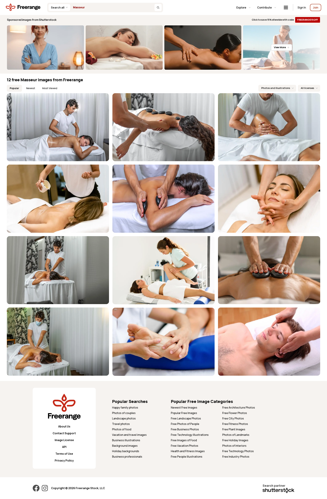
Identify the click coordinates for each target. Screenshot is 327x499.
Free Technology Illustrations (190, 435)
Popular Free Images (184, 413)
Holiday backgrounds (125, 451)
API (64, 447)
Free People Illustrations (186, 456)
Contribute (264, 7)
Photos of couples (124, 413)
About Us (64, 426)
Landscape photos (124, 418)
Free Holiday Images (235, 440)
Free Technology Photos (238, 451)
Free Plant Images (233, 429)
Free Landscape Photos (186, 418)
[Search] (158, 7)
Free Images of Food (184, 440)
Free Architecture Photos (238, 407)
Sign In (302, 7)
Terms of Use (64, 454)
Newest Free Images (184, 407)
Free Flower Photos (234, 413)
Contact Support (64, 433)
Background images (125, 446)
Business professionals (127, 456)
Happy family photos (125, 407)
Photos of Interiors (234, 446)
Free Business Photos (185, 429)
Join (315, 7)
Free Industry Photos (235, 456)
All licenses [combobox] (307, 88)
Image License (64, 440)
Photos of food (121, 429)
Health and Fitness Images (188, 451)
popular (14, 88)
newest (30, 88)
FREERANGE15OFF (307, 19)
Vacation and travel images (129, 435)
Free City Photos (233, 418)
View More (280, 47)
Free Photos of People (185, 424)
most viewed (49, 88)
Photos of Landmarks (235, 435)
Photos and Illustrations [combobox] (275, 88)
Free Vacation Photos (184, 446)
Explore (241, 7)
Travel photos (121, 424)
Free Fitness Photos (235, 424)
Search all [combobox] (57, 7)
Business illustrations (126, 440)
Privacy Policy (64, 460)
